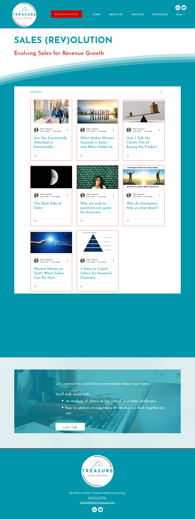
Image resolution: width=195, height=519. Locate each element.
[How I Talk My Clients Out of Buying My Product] (143, 112)
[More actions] (68, 130)
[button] (118, 14)
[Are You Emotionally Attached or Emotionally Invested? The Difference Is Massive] (51, 112)
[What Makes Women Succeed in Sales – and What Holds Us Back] (97, 112)
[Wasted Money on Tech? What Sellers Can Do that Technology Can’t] (51, 242)
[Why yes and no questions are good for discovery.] (97, 177)
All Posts (36, 92)
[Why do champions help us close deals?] (143, 177)
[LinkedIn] (177, 7)
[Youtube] (183, 7)
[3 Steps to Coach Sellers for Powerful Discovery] (97, 242)
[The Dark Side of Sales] (51, 177)
